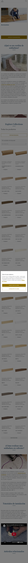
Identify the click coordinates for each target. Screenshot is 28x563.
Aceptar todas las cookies (14, 285)
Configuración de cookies (14, 288)
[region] (14, 281)
